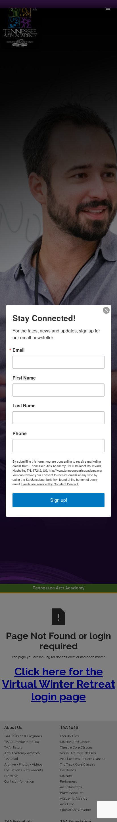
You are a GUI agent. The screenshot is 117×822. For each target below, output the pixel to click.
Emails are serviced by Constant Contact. (50, 484)
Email (18, 350)
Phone (19, 433)
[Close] (106, 310)
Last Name (23, 405)
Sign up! (58, 500)
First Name (24, 378)
